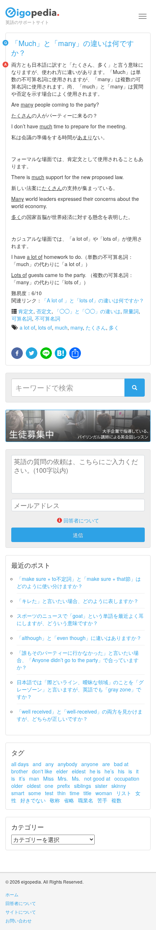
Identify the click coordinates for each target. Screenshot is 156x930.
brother (19, 771)
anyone (89, 764)
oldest (34, 785)
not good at (97, 778)
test (49, 793)
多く (114, 327)
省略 (69, 800)
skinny (118, 785)
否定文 (44, 311)
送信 (78, 534)
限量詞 (131, 311)
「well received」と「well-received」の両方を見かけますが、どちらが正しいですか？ (80, 715)
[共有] (74, 353)
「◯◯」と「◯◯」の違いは (87, 311)
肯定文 (25, 311)
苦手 (102, 800)
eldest (79, 771)
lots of (45, 327)
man (34, 778)
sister (101, 785)
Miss (48, 778)
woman (103, 793)
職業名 (85, 800)
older (17, 785)
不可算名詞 (47, 318)
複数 (116, 800)
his (121, 771)
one (49, 785)
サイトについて (20, 912)
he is (95, 771)
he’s (109, 771)
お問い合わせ (18, 920)
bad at (121, 764)
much (61, 327)
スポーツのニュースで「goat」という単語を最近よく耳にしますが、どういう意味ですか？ (80, 619)
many (76, 327)
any (49, 764)
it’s (22, 778)
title (87, 793)
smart (17, 793)
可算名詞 (22, 318)
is (130, 771)
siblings (82, 785)
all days (20, 764)
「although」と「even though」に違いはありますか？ (79, 637)
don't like (42, 771)
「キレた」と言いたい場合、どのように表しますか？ (78, 600)
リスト (123, 793)
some (34, 793)
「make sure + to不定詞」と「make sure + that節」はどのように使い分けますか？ (79, 582)
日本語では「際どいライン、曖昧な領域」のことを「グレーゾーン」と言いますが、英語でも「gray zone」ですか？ (80, 689)
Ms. (76, 778)
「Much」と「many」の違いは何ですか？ (72, 48)
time (74, 793)
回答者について (20, 903)
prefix (63, 785)
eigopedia (32, 15)
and (37, 764)
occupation (126, 778)
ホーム (12, 894)
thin (61, 793)
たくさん (96, 327)
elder (62, 771)
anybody (67, 764)
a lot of (27, 327)
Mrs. (63, 778)
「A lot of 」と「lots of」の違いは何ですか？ (93, 300)
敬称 (55, 800)
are (106, 764)
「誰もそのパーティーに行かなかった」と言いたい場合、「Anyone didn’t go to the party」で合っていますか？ (78, 660)
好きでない (33, 800)
